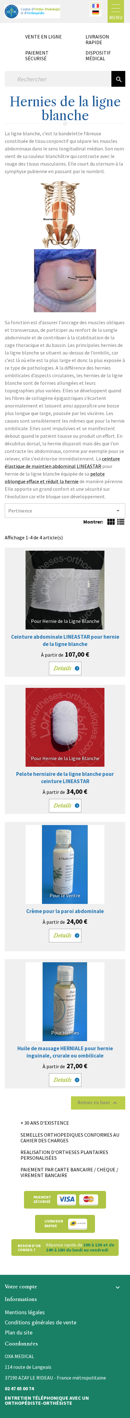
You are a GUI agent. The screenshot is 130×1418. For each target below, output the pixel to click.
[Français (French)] (96, 6)
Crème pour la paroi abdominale (65, 911)
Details (63, 668)
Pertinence (65, 510)
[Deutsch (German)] (96, 12)
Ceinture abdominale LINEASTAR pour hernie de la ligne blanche (65, 640)
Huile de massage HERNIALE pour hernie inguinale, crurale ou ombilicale (65, 1052)
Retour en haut (98, 1103)
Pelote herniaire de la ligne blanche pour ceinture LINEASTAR (65, 778)
